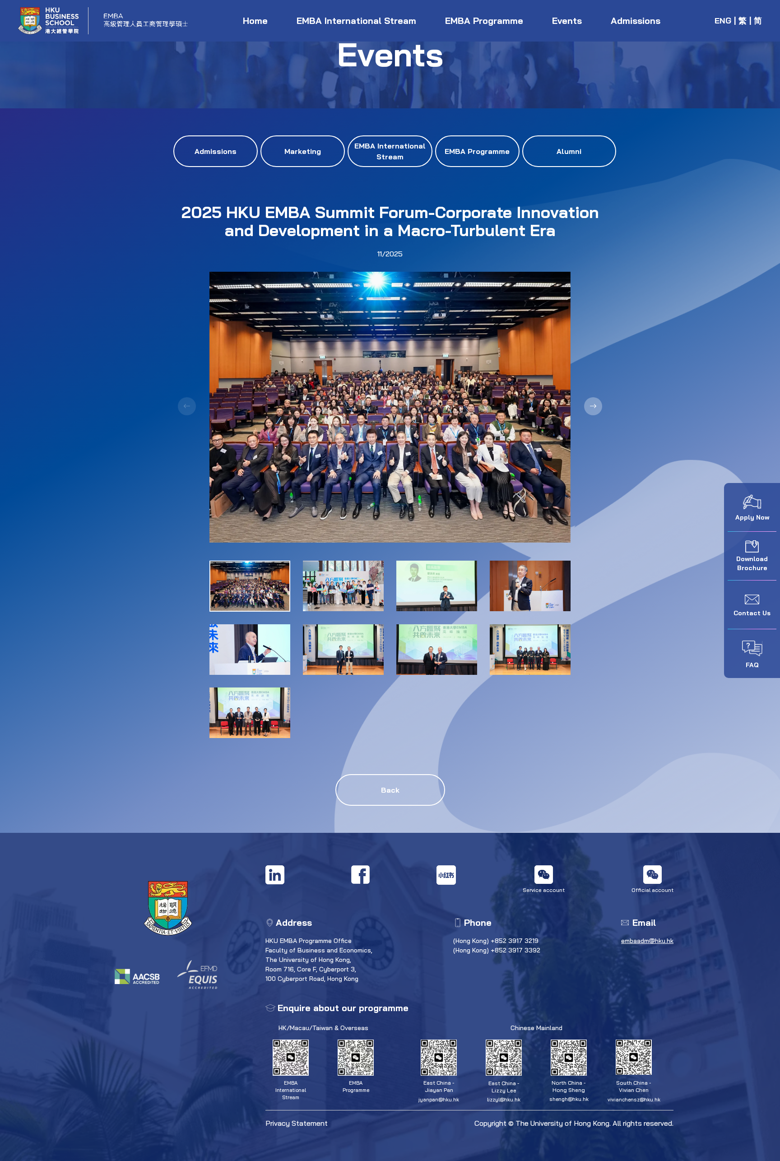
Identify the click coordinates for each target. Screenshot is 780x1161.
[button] (593, 406)
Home (255, 20)
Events (567, 20)
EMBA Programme (484, 20)
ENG (723, 20)
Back (390, 789)
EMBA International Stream (356, 20)
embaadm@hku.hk (647, 941)
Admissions (635, 20)
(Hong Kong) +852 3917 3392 (496, 950)
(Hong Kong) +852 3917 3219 (496, 941)
